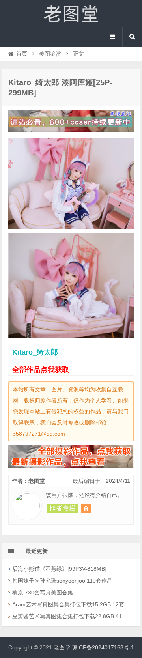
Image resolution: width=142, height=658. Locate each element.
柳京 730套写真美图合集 (42, 592)
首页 (21, 53)
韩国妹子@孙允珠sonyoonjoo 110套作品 (62, 581)
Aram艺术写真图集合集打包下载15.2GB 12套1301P (71, 604)
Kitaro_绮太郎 (35, 352)
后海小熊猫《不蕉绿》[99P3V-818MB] (59, 569)
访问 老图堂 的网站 (86, 508)
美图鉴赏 (50, 53)
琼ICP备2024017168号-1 (103, 647)
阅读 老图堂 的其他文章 (62, 508)
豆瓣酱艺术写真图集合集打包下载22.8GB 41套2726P (71, 616)
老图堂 (71, 13)
